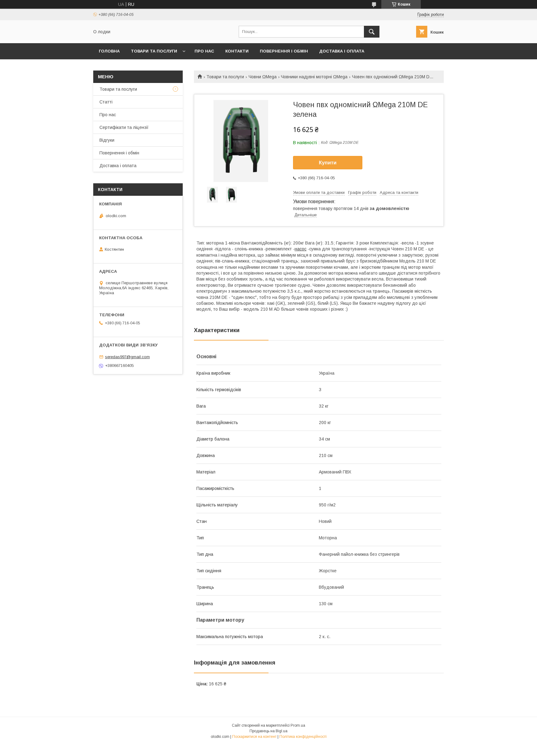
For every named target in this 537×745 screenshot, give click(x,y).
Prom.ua (298, 725)
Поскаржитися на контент (254, 736)
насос (300, 248)
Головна (109, 51)
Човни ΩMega (263, 76)
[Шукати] (371, 32)
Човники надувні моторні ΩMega (314, 76)
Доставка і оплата (341, 51)
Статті (105, 101)
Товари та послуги (154, 51)
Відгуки (106, 140)
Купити (328, 162)
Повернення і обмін (284, 51)
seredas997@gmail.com (127, 356)
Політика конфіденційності (303, 736)
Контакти (237, 51)
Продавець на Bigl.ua (268, 731)
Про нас (204, 51)
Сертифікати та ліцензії (124, 127)
